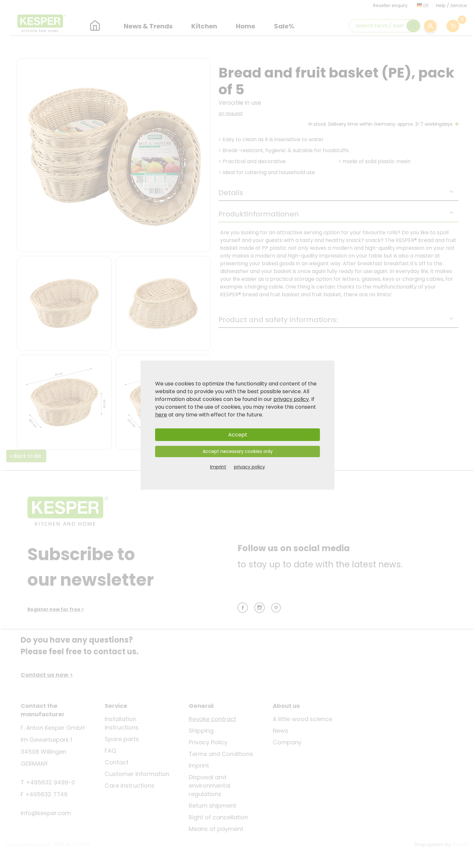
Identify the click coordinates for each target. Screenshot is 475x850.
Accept (237, 434)
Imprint (218, 467)
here (161, 414)
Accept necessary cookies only (238, 451)
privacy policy (291, 399)
